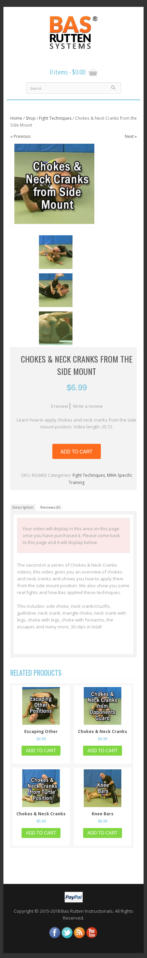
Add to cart (77, 451)
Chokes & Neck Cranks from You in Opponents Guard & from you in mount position (102, 731)
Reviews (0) (50, 507)
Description (23, 507)
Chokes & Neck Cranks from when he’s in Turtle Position (41, 814)
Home (16, 118)
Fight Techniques (55, 118)
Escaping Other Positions (41, 731)
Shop (31, 118)
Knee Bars (102, 814)
